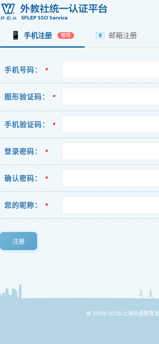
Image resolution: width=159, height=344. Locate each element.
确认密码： (23, 178)
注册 (18, 241)
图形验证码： (26, 96)
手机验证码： (26, 124)
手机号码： (23, 69)
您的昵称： (23, 205)
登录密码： (23, 151)
